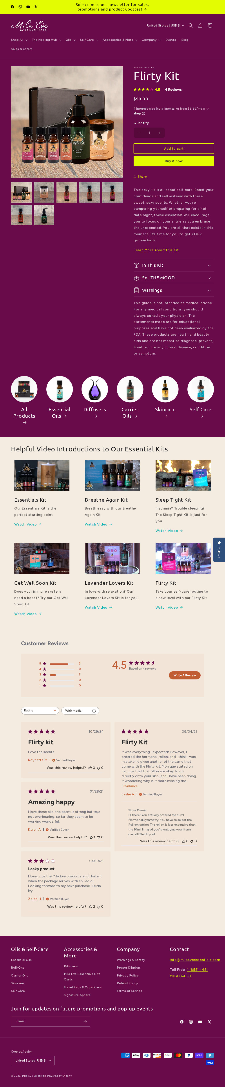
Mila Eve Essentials (34, 1076)
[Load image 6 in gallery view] (21, 215)
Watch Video (25, 524)
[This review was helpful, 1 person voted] (91, 837)
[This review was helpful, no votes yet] (90, 768)
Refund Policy (127, 983)
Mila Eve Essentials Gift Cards (82, 976)
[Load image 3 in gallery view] (66, 192)
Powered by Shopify (59, 1076)
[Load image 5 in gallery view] (112, 192)
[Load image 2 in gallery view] (44, 192)
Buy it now (174, 161)
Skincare (165, 409)
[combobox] (40, 711)
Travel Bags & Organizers (83, 987)
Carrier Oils (130, 412)
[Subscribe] (85, 1021)
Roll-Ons (17, 967)
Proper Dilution (128, 967)
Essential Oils (59, 412)
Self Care (201, 409)
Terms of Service (129, 991)
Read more (130, 786)
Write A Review (185, 675)
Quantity (141, 123)
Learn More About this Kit (156, 250)
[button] (18, 40)
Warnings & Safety (131, 960)
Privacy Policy (128, 975)
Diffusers (94, 409)
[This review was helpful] (90, 906)
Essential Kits (144, 67)
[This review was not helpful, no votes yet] (98, 768)
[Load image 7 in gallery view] (44, 215)
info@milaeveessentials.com (195, 960)
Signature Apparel (77, 995)
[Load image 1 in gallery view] (21, 192)
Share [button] (142, 176)
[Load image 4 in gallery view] (89, 192)
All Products (24, 412)
